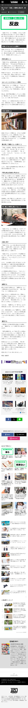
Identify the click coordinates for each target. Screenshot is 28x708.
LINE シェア (19, 419)
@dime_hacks (14, 438)
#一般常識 (21, 12)
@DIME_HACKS (21, 434)
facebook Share (8, 419)
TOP (2, 5)
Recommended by (16, 412)
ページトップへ (14, 675)
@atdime (8, 434)
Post (14, 419)
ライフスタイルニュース (17, 5)
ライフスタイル (8, 5)
